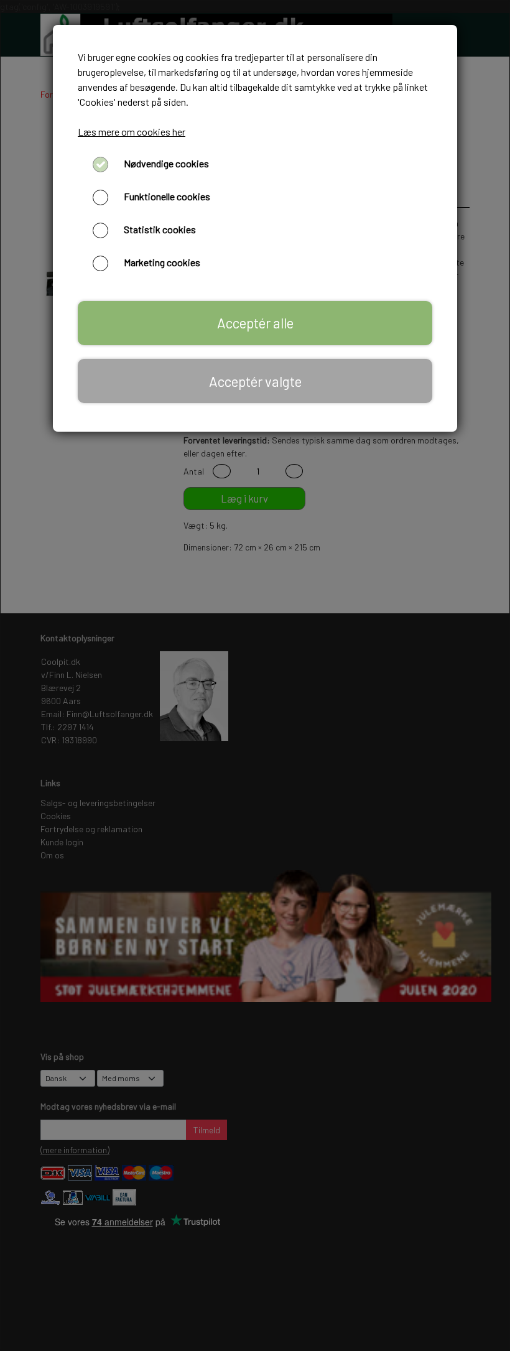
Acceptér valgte (255, 381)
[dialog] (255, 675)
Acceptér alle (255, 323)
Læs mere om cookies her (131, 131)
